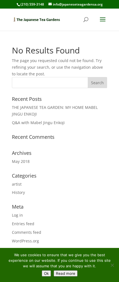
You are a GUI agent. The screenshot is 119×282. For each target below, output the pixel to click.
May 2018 (21, 161)
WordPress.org (25, 240)
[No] (112, 265)
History (18, 192)
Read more (65, 273)
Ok (46, 273)
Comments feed (26, 232)
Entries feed (23, 223)
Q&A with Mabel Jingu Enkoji (38, 122)
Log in (17, 215)
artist (17, 184)
